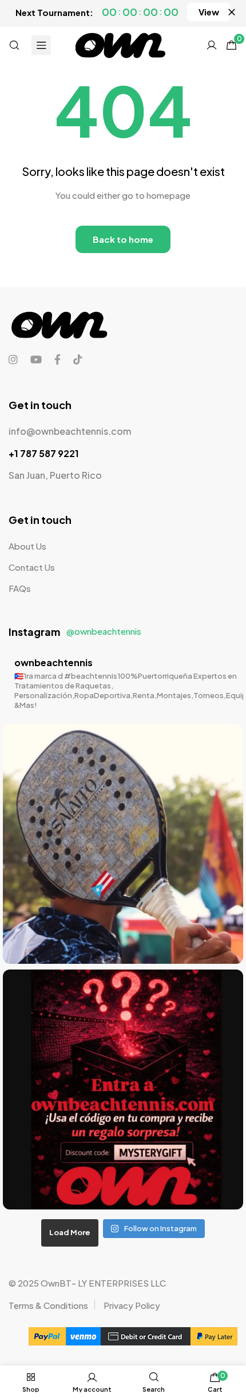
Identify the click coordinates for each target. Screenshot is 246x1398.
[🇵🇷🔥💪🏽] (123, 844)
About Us (27, 545)
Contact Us (32, 567)
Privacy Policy (132, 1305)
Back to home (123, 239)
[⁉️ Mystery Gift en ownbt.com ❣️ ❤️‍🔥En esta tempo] (123, 1089)
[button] (209, 12)
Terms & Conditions (48, 1305)
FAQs (20, 588)
